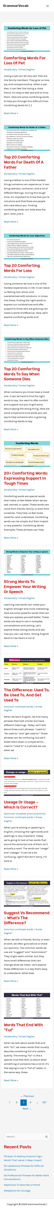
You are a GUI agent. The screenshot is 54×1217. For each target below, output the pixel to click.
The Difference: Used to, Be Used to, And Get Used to (27, 695)
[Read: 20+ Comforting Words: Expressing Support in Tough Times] (27, 453)
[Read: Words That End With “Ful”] (27, 1005)
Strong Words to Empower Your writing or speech (25, 586)
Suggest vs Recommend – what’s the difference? (27, 918)
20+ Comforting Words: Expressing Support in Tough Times (26, 478)
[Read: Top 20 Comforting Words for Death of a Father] (27, 137)
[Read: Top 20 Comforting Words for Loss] (27, 246)
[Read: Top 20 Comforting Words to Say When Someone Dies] (27, 349)
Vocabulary (10, 69)
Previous (27, 1096)
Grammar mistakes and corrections (24, 813)
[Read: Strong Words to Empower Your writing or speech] (27, 562)
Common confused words (18, 706)
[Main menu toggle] (47, 6)
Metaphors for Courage (17, 1190)
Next (27, 1108)
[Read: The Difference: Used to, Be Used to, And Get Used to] (27, 670)
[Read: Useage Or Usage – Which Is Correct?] (27, 782)
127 (44, 1102)
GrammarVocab (15, 6)
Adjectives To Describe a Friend (22, 1184)
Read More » (11, 113)
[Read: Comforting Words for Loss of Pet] (27, 38)
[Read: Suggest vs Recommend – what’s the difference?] (27, 893)
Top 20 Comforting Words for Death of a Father (23, 162)
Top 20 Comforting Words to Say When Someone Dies (22, 374)
